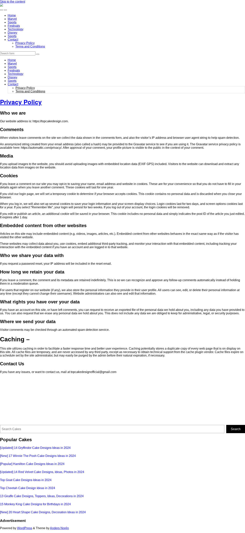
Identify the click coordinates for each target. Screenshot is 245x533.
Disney (12, 32)
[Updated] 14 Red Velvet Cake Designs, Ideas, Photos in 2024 (42, 472)
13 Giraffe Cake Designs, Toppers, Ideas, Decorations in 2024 (42, 496)
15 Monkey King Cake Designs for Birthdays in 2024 (35, 504)
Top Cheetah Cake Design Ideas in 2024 (27, 488)
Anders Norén (59, 528)
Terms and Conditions (30, 46)
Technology (15, 29)
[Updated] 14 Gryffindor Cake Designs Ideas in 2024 (35, 447)
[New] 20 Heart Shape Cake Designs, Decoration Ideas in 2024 (43, 512)
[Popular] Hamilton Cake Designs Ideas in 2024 (32, 464)
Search (236, 429)
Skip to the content (12, 1)
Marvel (12, 19)
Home (12, 15)
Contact (13, 39)
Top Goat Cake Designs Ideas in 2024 (25, 480)
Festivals (14, 25)
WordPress (24, 528)
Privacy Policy (25, 43)
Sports (12, 22)
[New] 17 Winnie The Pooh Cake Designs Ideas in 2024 (38, 455)
